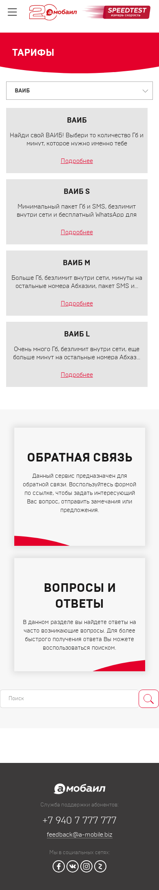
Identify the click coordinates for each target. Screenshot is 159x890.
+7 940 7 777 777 (79, 821)
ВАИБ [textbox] (22, 91)
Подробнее (77, 161)
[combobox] (79, 90)
